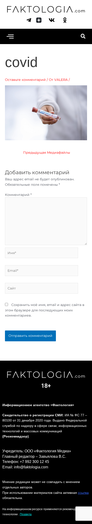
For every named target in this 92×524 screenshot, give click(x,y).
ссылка (83, 493)
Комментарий (18, 195)
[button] (10, 36)
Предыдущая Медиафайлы (46, 152)
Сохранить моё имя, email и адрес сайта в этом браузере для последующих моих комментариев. (44, 310)
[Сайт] (41, 289)
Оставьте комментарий (25, 80)
